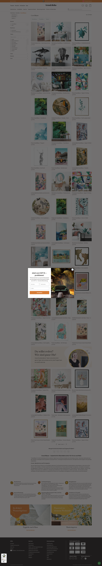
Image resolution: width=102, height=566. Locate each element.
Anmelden (39, 292)
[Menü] (6, 554)
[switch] (4, 561)
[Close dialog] (72, 270)
